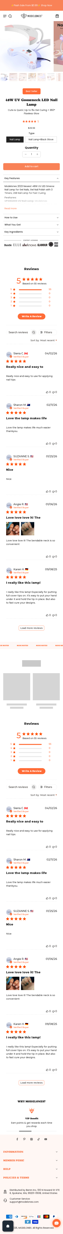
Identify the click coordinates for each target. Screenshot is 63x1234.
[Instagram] (31, 1139)
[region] (30, 290)
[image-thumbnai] (4, 77)
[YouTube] (45, 1139)
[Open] (7, 1226)
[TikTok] (38, 1139)
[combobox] (44, 340)
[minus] (25, 154)
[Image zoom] (25, 46)
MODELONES (25, 1227)
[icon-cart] (56, 16)
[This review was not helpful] (53, 392)
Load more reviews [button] (31, 628)
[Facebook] (17, 1139)
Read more (11, 208)
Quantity (31, 148)
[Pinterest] (24, 1139)
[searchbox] (18, 332)
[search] (10, 16)
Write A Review (32, 316)
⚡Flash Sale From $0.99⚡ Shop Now (31, 5)
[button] (31, 166)
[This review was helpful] (47, 392)
